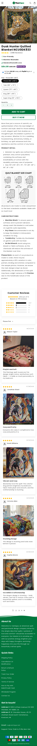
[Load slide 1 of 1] (16, 42)
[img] (7, 329)
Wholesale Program (8, 692)
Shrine (27, 743)
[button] (30, 3)
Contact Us (5, 696)
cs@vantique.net (10, 725)
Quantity (4, 102)
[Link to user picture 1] (18, 351)
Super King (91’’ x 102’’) (11, 98)
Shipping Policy (7, 658)
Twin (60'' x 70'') (9, 85)
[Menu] (2, 3)
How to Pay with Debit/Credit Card (8, 687)
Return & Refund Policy (7, 669)
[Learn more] (33, 72)
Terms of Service (7, 682)
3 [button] (19, 610)
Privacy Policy (6, 678)
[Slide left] (2, 24)
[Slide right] (34, 24)
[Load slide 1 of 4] (21, 42)
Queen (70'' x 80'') (10, 89)
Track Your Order (7, 674)
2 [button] (16, 610)
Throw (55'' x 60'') (10, 81)
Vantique (15, 743)
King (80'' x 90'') (9, 94)
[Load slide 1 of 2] (18, 42)
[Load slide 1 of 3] (19, 42)
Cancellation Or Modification (7, 663)
